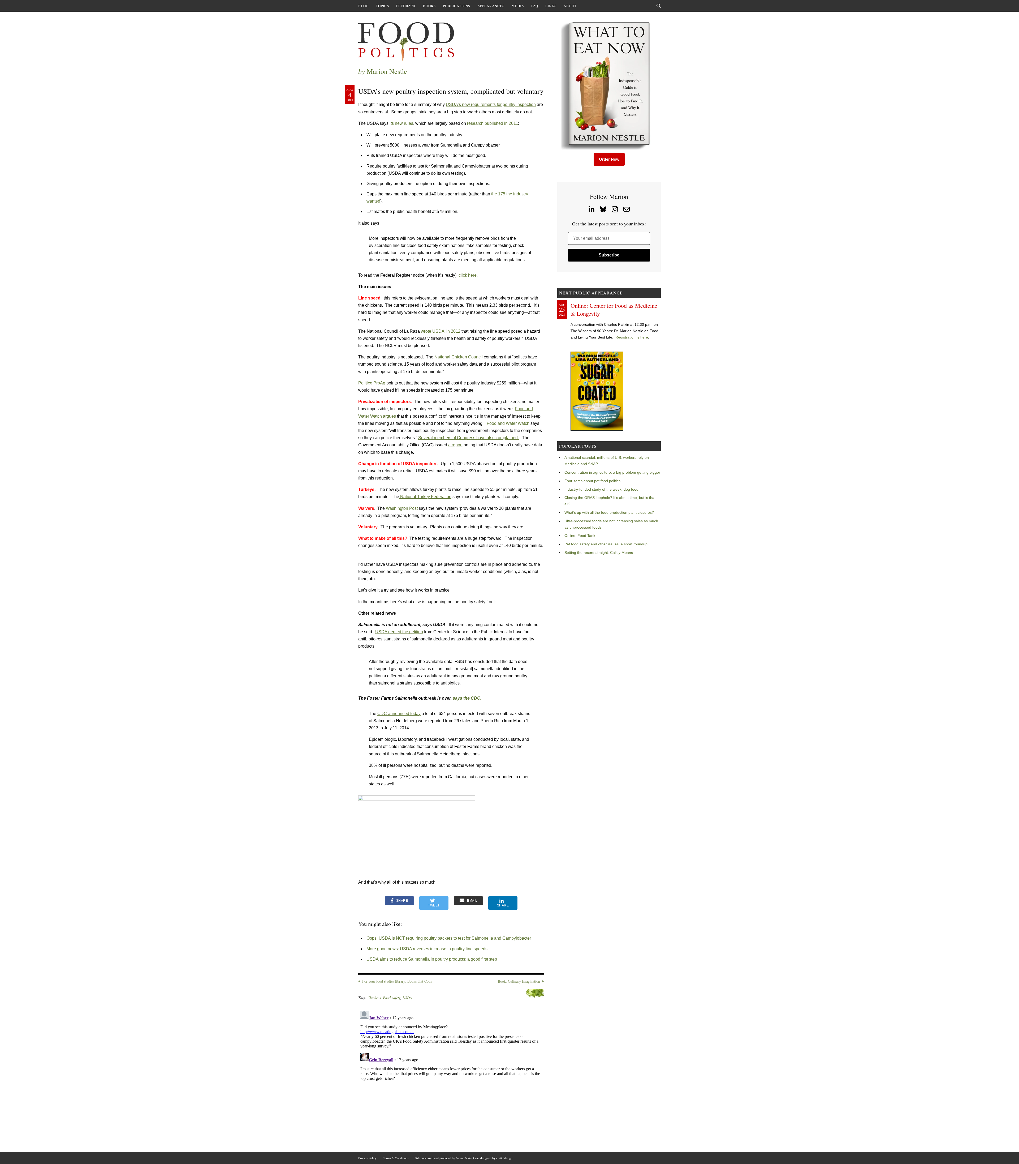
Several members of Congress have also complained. (468, 437)
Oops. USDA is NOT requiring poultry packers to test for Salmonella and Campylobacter (448, 938)
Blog (363, 5)
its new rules (400, 123)
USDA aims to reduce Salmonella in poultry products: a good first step (431, 959)
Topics (382, 5)
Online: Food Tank (579, 535)
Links (550, 5)
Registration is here (631, 337)
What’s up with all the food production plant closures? (609, 512)
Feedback (406, 5)
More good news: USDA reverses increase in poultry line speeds (426, 949)
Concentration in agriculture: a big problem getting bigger (612, 472)
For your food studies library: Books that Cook (397, 981)
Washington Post (402, 508)
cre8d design (504, 1158)
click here (468, 275)
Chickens (374, 997)
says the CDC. (467, 698)
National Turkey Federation (425, 496)
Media (518, 5)
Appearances (490, 5)
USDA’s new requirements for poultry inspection (491, 104)
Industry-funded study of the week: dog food (601, 489)
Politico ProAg (371, 383)
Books (429, 5)
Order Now (609, 159)
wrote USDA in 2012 (440, 331)
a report (455, 445)
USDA (407, 997)
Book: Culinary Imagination (519, 981)
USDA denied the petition (399, 632)
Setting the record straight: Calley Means (598, 552)
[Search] (658, 6)
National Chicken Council (458, 357)
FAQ (534, 5)
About (570, 5)
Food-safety (391, 997)
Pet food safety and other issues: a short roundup (605, 544)
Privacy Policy (367, 1158)
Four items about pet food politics (592, 481)
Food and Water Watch (508, 423)
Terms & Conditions (396, 1158)
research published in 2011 (492, 123)
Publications (456, 5)
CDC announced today (399, 713)
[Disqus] (451, 1075)
